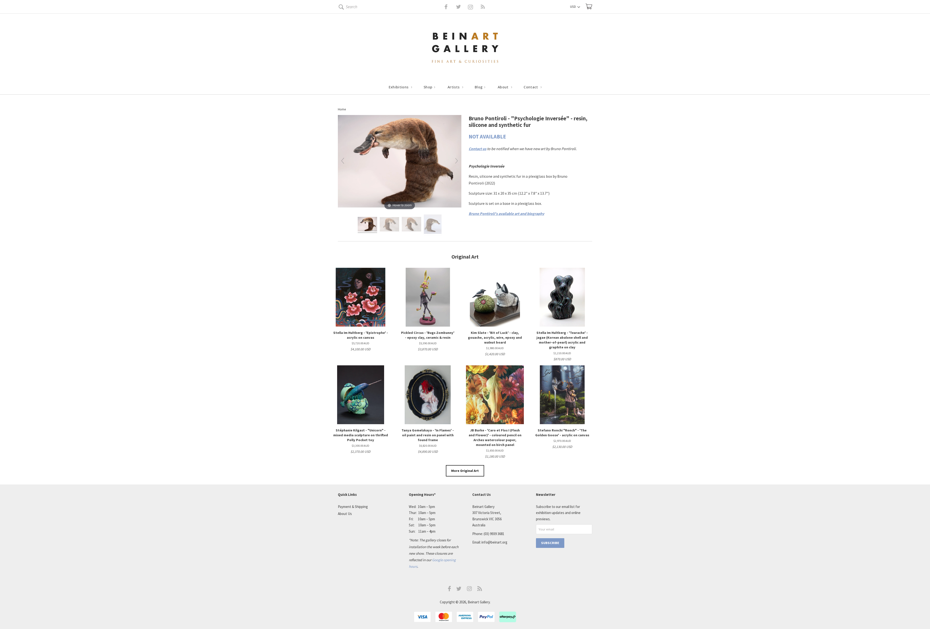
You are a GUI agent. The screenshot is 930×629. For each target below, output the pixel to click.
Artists (454, 87)
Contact (531, 87)
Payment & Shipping (353, 506)
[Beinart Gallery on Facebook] (442, 7)
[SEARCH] (340, 8)
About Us (345, 513)
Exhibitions (399, 87)
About (504, 87)
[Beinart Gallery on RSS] (474, 7)
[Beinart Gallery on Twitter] (449, 7)
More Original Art (465, 470)
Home (342, 109)
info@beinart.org (494, 542)
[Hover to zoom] (399, 162)
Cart (589, 6)
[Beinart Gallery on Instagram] (469, 589)
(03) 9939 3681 (494, 533)
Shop (429, 87)
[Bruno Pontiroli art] (367, 225)
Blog (479, 87)
